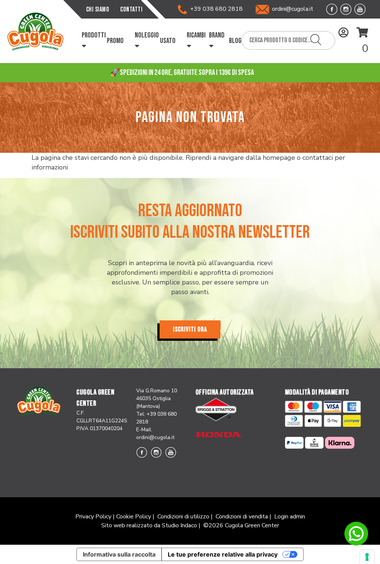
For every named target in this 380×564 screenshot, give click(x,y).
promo (115, 40)
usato (168, 40)
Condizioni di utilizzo (183, 516)
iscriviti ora (190, 329)
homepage (279, 157)
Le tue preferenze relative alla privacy (223, 554)
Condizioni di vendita (242, 516)
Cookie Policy (133, 516)
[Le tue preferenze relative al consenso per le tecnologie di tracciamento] (367, 557)
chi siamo (97, 9)
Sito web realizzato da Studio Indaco (149, 525)
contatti (131, 9)
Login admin (289, 516)
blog (235, 40)
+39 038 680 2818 (215, 9)
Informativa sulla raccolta (119, 554)
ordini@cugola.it (292, 9)
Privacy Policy (93, 516)
